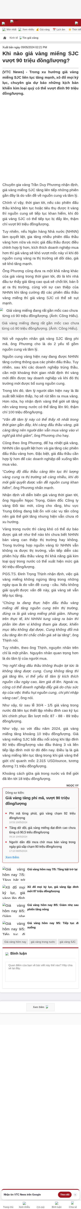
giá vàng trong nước (43, 941)
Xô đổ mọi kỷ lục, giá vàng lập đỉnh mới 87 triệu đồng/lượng (53, 889)
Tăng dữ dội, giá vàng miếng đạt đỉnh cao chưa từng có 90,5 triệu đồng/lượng (42, 830)
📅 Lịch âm (59, 29)
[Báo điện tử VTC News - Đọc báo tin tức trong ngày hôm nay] (23, 22)
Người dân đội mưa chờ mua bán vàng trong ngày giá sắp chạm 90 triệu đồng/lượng (42, 844)
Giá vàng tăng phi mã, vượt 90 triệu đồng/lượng (37, 801)
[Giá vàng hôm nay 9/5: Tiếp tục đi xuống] (13, 928)
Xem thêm (12, 857)
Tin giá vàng (30, 37)
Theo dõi (64, 1194)
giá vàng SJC (68, 941)
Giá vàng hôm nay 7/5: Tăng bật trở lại (52, 869)
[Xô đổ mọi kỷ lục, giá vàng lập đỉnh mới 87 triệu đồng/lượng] (13, 892)
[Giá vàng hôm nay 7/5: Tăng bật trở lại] (13, 874)
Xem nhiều (28, 29)
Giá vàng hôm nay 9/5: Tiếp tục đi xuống (53, 925)
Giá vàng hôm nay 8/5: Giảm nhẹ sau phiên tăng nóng (53, 907)
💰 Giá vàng (43, 29)
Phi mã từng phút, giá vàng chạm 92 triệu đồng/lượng (42, 816)
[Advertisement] (40, 136)
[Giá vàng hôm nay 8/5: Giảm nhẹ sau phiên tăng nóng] (13, 910)
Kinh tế (14, 37)
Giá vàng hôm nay (15, 941)
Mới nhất (11, 29)
